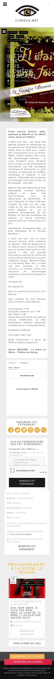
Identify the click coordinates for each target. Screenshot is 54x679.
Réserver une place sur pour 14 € (19, 116)
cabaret (29, 581)
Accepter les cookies (28, 662)
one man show (28, 584)
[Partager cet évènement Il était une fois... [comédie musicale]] (44, 430)
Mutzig (11, 84)
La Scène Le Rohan (19, 81)
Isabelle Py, (34, 292)
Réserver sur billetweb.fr (27, 632)
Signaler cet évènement (27, 482)
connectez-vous (17, 453)
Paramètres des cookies (27, 656)
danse (11, 36)
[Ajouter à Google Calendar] (30, 430)
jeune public (13, 40)
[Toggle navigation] (5, 4)
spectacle (12, 33)
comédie (23, 33)
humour (19, 36)
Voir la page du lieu (27, 643)
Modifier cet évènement (27, 548)
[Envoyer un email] (37, 430)
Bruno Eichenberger (21, 534)
